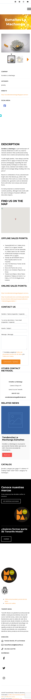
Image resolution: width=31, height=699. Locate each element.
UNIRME (6, 539)
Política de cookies (8, 356)
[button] (15, 219)
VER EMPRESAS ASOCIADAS (11, 501)
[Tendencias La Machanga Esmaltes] (15, 420)
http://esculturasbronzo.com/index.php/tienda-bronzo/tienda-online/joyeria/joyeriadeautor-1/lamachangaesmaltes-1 (15, 299)
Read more (7, 455)
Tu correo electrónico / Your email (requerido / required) (11, 321)
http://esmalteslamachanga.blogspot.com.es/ (14, 94)
